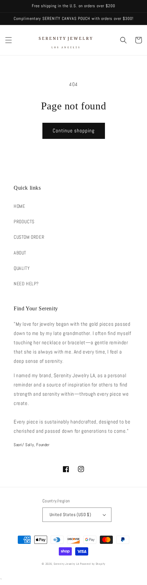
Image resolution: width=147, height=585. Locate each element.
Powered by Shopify (92, 563)
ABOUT (20, 253)
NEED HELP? (26, 283)
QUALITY (22, 268)
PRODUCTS (24, 221)
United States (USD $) (70, 514)
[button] (8, 40)
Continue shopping (74, 130)
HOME (19, 206)
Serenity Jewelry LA (66, 563)
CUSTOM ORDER (29, 237)
